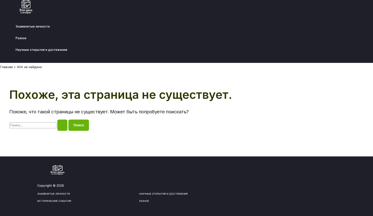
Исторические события (54, 200)
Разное (21, 38)
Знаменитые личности (33, 26)
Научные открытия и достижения (41, 50)
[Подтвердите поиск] (62, 125)
